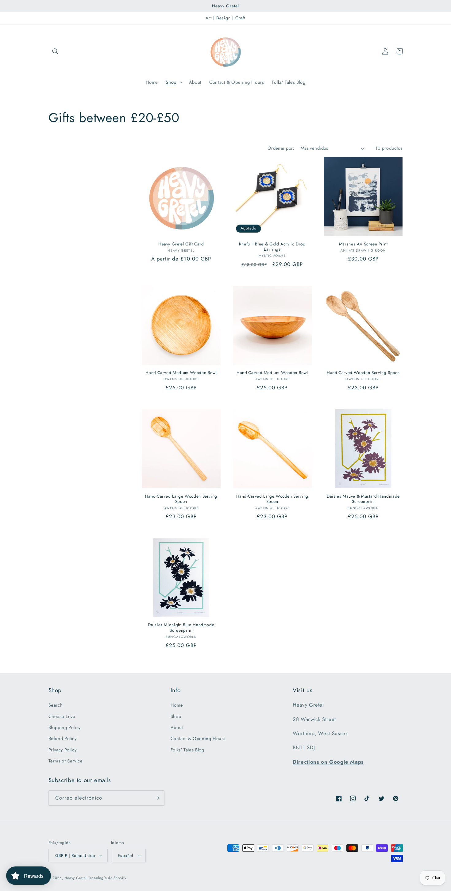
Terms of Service (65, 761)
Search (55, 705)
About (177, 727)
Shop (176, 716)
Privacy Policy (62, 749)
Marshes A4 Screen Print (363, 244)
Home (177, 705)
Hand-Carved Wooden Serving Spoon (363, 373)
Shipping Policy (64, 727)
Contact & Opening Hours (198, 738)
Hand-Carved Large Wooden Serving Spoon (181, 499)
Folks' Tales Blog (187, 749)
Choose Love (61, 716)
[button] (55, 51)
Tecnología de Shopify (107, 877)
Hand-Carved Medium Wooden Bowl (181, 373)
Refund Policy (62, 738)
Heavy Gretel (75, 877)
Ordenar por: (281, 148)
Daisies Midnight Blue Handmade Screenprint (181, 627)
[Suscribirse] (157, 797)
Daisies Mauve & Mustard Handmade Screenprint (363, 499)
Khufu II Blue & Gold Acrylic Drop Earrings (272, 247)
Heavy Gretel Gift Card (181, 244)
